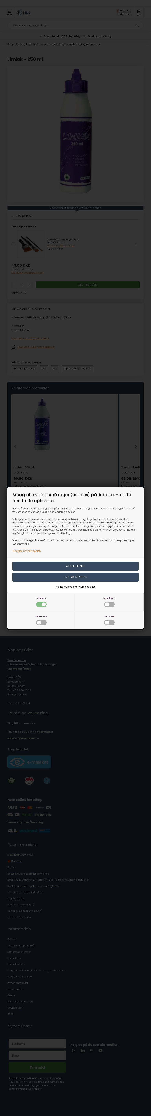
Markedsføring (109, 598)
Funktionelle (41, 616)
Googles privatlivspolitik (26, 551)
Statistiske (109, 616)
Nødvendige (41, 598)
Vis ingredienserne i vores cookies (75, 586)
